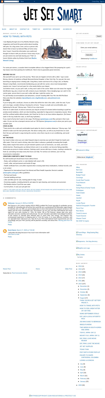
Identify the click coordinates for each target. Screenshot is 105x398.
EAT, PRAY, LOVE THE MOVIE (89, 343)
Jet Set (18, 189)
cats (10, 189)
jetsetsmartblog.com (60, 189)
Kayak (78, 200)
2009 (80, 385)
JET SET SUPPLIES (86, 346)
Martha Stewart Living (18, 191)
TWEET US (36, 29)
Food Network (80, 182)
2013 (80, 275)
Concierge (79, 177)
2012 (80, 278)
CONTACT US (24, 29)
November (83, 289)
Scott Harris (12, 230)
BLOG (4, 29)
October (83, 292)
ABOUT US (13, 29)
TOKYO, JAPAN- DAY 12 (88, 332)
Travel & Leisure (81, 213)
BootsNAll (79, 172)
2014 (80, 272)
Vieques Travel (81, 218)
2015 (80, 269)
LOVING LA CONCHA (87, 360)
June (82, 367)
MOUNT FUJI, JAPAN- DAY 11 (89, 335)
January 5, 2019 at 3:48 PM (24, 203)
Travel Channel (81, 216)
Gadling (78, 185)
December (83, 286)
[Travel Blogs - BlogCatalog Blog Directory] (89, 234)
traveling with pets (33, 191)
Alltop (78, 167)
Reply (10, 224)
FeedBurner (93, 58)
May (81, 370)
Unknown (11, 203)
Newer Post (7, 269)
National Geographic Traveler (85, 205)
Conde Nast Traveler (83, 180)
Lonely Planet (80, 203)
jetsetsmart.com (46, 189)
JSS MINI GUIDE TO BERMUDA (90, 321)
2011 (80, 281)
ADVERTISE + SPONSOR (51, 29)
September (84, 295)
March (82, 375)
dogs (14, 189)
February (83, 378)
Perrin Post (79, 208)
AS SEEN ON (67, 29)
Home (38, 269)
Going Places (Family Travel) (85, 188)
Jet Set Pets (26, 189)
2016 (80, 266)
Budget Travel (80, 175)
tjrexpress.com (50, 121)
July (81, 364)
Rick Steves (80, 211)
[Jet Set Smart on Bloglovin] (85, 158)
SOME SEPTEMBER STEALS (89, 313)
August (82, 298)
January (83, 381)
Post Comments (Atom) (19, 273)
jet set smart (35, 189)
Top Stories (80, 257)
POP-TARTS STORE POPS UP (90, 352)
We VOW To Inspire (82, 221)
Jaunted (78, 198)
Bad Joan (79, 170)
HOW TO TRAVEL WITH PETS (17, 36)
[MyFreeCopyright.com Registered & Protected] (52, 396)
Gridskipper (80, 190)
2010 (80, 284)
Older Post (68, 269)
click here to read (13, 234)
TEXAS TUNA (84, 349)
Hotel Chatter (80, 193)
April (81, 372)
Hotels (78, 195)
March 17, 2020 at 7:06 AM (25, 230)
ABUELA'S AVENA (85, 324)
